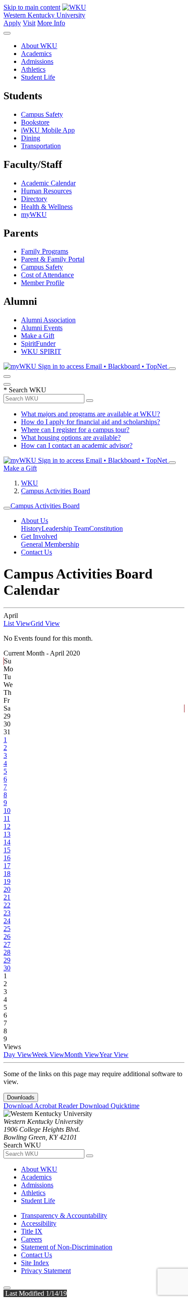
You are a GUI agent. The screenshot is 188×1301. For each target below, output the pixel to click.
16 (6, 858)
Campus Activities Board (55, 491)
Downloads (21, 1097)
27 (6, 944)
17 (6, 865)
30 (6, 968)
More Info (51, 23)
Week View (48, 1054)
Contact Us (36, 552)
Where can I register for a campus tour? (75, 429)
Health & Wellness (47, 206)
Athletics (33, 69)
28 (6, 952)
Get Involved (39, 536)
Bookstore (35, 122)
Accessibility (38, 1223)
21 (6, 897)
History (31, 528)
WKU (29, 483)
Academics (36, 53)
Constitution (106, 528)
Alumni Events (42, 327)
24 (6, 920)
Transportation (41, 146)
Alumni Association (48, 320)
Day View (17, 1054)
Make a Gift (37, 335)
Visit (29, 23)
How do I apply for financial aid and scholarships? (90, 422)
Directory (34, 198)
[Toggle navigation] (6, 508)
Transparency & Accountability (64, 1215)
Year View (114, 1054)
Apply (12, 23)
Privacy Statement (46, 1270)
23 (6, 913)
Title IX (31, 1231)
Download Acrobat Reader (41, 1105)
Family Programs (44, 251)
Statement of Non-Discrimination (66, 1247)
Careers (31, 1239)
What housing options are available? (71, 437)
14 (6, 842)
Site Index (35, 1262)
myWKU (34, 214)
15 (6, 850)
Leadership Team (65, 528)
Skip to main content (31, 7)
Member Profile (42, 282)
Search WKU (24, 390)
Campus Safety (42, 114)
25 (6, 928)
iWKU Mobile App (48, 130)
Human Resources (46, 191)
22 (6, 905)
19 (6, 881)
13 (6, 834)
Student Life (38, 77)
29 (6, 960)
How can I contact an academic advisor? (76, 445)
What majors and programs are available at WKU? (90, 414)
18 (6, 873)
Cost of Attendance (47, 275)
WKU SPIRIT (41, 351)
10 (6, 810)
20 (6, 889)
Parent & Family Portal (52, 259)
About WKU (39, 45)
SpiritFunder (38, 343)
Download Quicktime (109, 1105)
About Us (34, 520)
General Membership (50, 544)
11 (6, 818)
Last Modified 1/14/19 (35, 1293)
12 (6, 826)
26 (6, 936)
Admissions (37, 61)
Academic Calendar (48, 183)
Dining (30, 138)
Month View (81, 1054)
